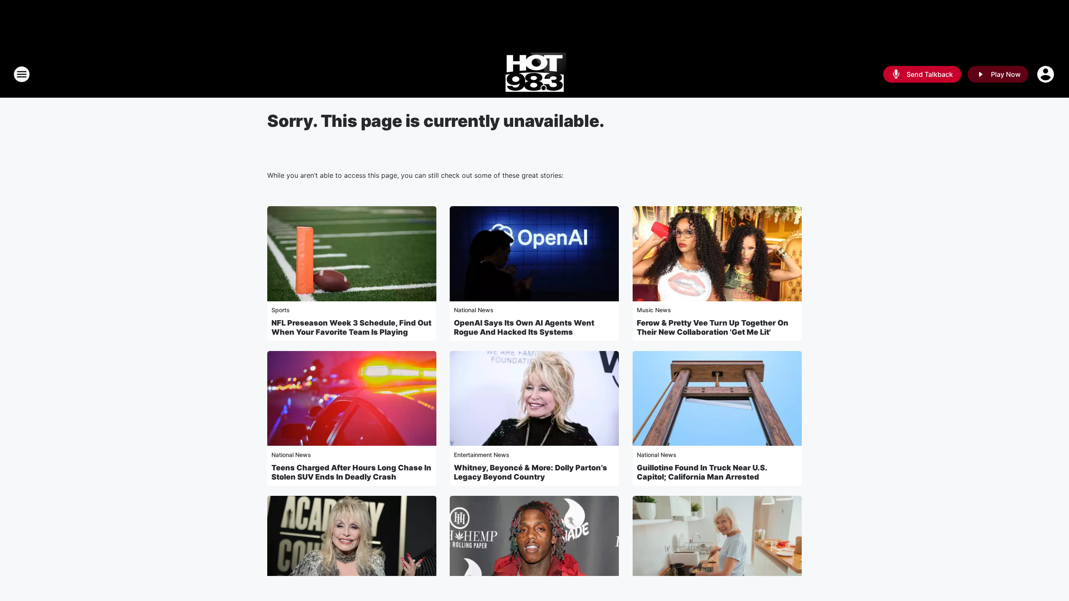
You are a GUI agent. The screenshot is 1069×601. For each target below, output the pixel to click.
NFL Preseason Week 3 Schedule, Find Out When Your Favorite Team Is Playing (351, 327)
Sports (280, 309)
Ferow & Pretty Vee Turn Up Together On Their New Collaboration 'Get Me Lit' (712, 327)
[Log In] (1046, 74)
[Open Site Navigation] (21, 74)
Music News (654, 309)
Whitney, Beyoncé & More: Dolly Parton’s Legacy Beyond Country (530, 472)
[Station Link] (534, 74)
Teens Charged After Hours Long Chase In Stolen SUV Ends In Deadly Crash (351, 472)
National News (474, 309)
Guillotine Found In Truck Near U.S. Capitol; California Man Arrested (702, 472)
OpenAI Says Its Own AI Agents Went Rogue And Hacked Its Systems (524, 327)
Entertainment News (481, 454)
